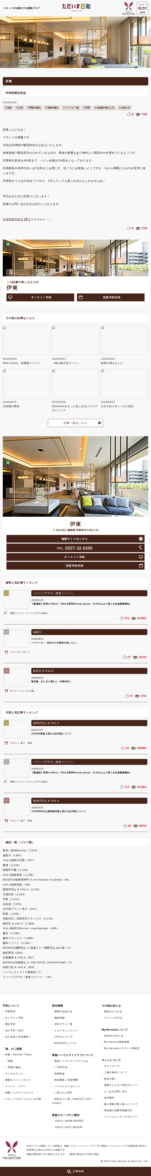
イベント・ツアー (15, 1086)
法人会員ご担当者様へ (18, 1036)
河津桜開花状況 (13, 219)
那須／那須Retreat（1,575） (21, 850)
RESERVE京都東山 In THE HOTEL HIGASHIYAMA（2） (38, 962)
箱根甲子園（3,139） (16, 869)
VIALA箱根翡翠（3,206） (19, 874)
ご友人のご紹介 (64, 1092)
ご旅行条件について (115, 1072)
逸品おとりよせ (113, 1011)
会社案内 (109, 1097)
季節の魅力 (35, 107)
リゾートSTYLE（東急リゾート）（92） (28, 976)
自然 (9, 107)
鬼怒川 (37, 632)
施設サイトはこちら (75, 539)
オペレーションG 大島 (22, 690)
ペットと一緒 (72, 107)
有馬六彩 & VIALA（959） (19, 967)
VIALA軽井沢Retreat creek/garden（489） (31, 928)
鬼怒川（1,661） (13, 855)
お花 (20, 107)
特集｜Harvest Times (18, 1054)
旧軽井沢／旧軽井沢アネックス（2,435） (29, 918)
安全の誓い (110, 1078)
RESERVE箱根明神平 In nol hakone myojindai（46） (37, 879)
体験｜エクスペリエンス (19, 1092)
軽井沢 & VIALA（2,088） (19, 923)
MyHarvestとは (113, 1035)
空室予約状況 (111, 297)
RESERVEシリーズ (66, 1043)
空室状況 (10, 1011)
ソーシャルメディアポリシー (121, 1116)
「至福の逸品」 (14, 1067)
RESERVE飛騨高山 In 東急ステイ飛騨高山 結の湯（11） (38, 947)
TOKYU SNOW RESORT (69, 1120)
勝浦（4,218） (12, 865)
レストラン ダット (20, 651)
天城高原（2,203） (15, 894)
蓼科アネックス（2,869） (19, 938)
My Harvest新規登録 (116, 1041)
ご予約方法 (61, 1067)
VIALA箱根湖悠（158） (17, 884)
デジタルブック (14, 1073)
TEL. (74, 548)
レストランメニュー (66, 1030)
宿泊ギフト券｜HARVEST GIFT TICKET (72, 1101)
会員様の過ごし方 (105, 107)
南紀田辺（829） (13, 952)
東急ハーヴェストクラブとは (71, 1060)
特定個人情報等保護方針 (118, 1110)
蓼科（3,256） (12, 933)
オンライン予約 (41, 297)
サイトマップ (112, 1066)
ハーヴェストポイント (67, 1086)
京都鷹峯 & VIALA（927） (19, 957)
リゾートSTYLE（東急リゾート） (54, 593)
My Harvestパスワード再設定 (122, 1048)
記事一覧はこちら (75, 423)
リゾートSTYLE (113, 1017)
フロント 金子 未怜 (21, 743)
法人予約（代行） (15, 1030)
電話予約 (10, 1023)
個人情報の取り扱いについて (121, 1104)
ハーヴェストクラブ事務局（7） (23, 972)
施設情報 (60, 1017)
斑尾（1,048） (12, 913)
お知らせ (125, 107)
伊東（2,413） (12, 899)
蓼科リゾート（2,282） (17, 942)
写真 (87, 107)
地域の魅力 (53, 107)
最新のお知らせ (64, 1011)
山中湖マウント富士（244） (20, 908)
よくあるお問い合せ (115, 1091)
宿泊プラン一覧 (64, 1023)
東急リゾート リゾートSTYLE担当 (29, 613)
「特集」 (10, 1060)
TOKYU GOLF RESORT (69, 1127)
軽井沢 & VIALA (43, 670)
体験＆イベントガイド (18, 1079)
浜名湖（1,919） (13, 904)
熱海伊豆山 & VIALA (46, 722)
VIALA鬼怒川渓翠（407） (19, 860)
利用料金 (60, 1073)
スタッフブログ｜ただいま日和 (23, 1098)
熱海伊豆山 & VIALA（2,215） (22, 889)
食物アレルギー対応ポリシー (121, 1084)
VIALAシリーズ (64, 1036)
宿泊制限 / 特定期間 (66, 1079)
